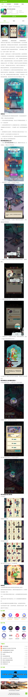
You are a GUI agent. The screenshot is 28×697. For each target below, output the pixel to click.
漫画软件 (10, 6)
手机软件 (5, 6)
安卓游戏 (16, 4)
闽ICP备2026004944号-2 (14, 693)
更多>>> (25, 667)
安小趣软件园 (4, 1)
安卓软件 (9, 4)
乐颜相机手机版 (24, 617)
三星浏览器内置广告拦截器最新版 (10, 617)
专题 (22, 4)
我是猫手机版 (3, 617)
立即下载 (14, 16)
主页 (2, 6)
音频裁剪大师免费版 (17, 617)
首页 (3, 4)
